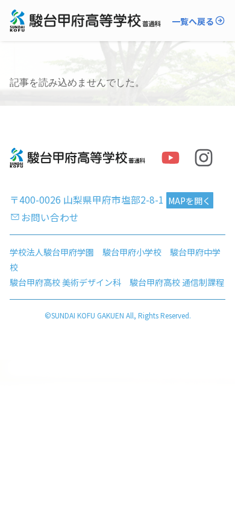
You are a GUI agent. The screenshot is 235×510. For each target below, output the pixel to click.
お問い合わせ (50, 217)
